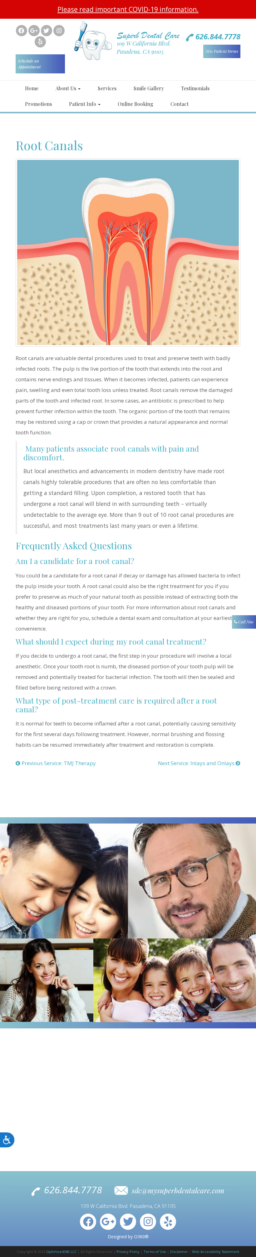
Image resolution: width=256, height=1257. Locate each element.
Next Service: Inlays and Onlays (197, 763)
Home (31, 88)
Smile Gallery (149, 88)
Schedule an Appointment (29, 63)
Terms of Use (155, 1251)
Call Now (245, 621)
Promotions (38, 104)
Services (107, 88)
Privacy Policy (128, 1251)
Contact (179, 104)
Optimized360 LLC (61, 1251)
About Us (66, 88)
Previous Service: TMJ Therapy (58, 763)
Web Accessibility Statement (215, 1251)
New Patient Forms (221, 51)
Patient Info (83, 104)
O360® (141, 1237)
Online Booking (135, 104)
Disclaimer (179, 1251)
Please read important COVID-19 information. (128, 9)
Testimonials (195, 88)
